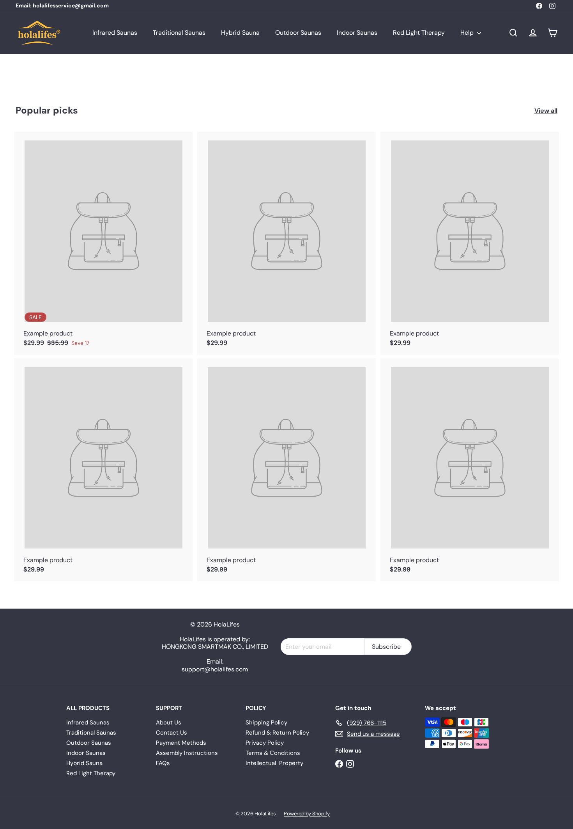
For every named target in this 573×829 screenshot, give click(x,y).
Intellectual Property (274, 763)
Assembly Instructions (187, 753)
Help (467, 32)
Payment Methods (181, 743)
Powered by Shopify (307, 813)
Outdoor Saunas (298, 32)
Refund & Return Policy (277, 733)
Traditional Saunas (179, 32)
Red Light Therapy (419, 32)
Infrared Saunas (114, 32)
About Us (168, 722)
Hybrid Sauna (240, 32)
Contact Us (171, 733)
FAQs (163, 763)
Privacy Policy (265, 743)
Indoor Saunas (357, 32)
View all (545, 110)
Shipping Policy (266, 722)
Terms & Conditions (273, 753)
